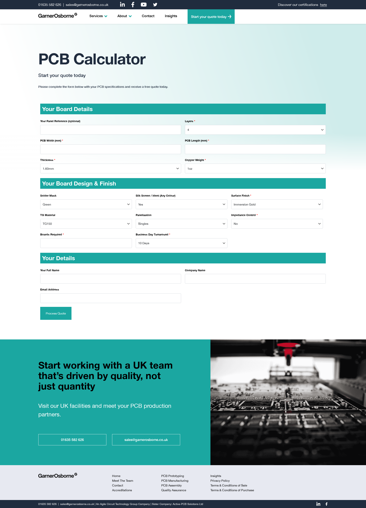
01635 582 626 (49, 5)
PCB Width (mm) (51, 140)
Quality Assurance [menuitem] (173, 490)
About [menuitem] (122, 16)
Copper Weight (195, 160)
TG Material (47, 215)
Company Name (195, 270)
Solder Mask (48, 195)
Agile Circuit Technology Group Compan (124, 504)
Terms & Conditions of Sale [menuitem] (228, 485)
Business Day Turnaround (153, 234)
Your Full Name (49, 270)
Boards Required (52, 234)
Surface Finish (241, 195)
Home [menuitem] (116, 476)
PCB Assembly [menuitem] (171, 485)
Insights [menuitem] (171, 16)
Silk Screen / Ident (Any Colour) (155, 195)
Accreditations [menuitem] (122, 490)
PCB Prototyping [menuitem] (172, 476)
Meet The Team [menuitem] (122, 480)
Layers (190, 121)
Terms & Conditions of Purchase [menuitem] (232, 490)
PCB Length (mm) (197, 140)
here (323, 5)
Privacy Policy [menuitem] (220, 480)
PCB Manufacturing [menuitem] (174, 480)
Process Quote (56, 313)
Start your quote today (208, 16)
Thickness (47, 160)
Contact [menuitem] (148, 16)
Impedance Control (244, 215)
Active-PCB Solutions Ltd (188, 504)
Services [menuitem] (96, 16)
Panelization (143, 215)
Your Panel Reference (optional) (60, 121)
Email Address (49, 289)
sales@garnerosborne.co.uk (87, 5)
